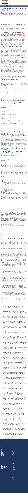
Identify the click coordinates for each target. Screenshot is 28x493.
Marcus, (16, 377)
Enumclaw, (17, 341)
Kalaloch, (24, 358)
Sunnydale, (16, 419)
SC (1, 468)
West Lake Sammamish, (14, 434)
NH (4, 466)
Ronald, (8, 407)
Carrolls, (23, 322)
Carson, (4, 323)
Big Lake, (13, 316)
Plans (12, 5)
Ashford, (14, 311)
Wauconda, (9, 433)
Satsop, (12, 409)
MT (1, 465)
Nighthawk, (14, 389)
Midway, (21, 384)
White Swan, (19, 435)
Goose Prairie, (5, 351)
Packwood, (13, 397)
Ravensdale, (5, 404)
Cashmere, (13, 323)
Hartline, (4, 356)
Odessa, (9, 394)
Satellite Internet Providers (13, 447)
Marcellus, (13, 377)
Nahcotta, (14, 387)
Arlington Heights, (5, 311)
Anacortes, (12, 308)
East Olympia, (5, 338)
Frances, (7, 347)
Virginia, (16, 429)
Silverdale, (9, 413)
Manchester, (17, 374)
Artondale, (10, 311)
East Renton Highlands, (16, 338)
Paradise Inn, (5, 398)
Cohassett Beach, (9, 331)
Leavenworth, (9, 369)
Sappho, (8, 409)
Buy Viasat (17, 22)
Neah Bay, (9, 388)
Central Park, (18, 326)
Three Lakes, (10, 424)
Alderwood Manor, (9, 306)
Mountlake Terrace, (5, 387)
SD (2, 468)
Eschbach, (9, 342)
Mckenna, (4, 382)
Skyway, (4, 414)
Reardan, (12, 404)
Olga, (19, 394)
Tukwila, (18, 425)
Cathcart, (21, 323)
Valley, (4, 428)
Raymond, (9, 404)
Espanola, (13, 342)
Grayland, (17, 352)
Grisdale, (17, 353)
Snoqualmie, (11, 414)
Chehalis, (12, 327)
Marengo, (20, 377)
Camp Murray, (11, 321)
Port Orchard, (14, 402)
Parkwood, (16, 398)
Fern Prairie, (5, 346)
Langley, (7, 368)
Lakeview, (13, 367)
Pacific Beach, (8, 397)
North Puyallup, (15, 392)
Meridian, (17, 383)
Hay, (10, 356)
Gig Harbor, (22, 348)
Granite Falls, (8, 352)
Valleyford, (7, 428)
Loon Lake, (9, 372)
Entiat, (13, 341)
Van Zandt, (11, 428)
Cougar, (19, 332)
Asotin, (17, 311)
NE (3, 466)
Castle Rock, (17, 323)
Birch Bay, (16, 316)
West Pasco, (20, 434)
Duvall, (11, 337)
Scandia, (19, 409)
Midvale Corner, (16, 384)
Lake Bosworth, (12, 363)
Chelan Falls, (20, 327)
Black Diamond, (21, 316)
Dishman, (24, 336)
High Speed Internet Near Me (13, 484)
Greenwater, (13, 353)
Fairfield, (14, 343)
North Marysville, (5, 392)
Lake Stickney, (5, 367)
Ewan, (4, 343)
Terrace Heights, (19, 423)
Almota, (7, 307)
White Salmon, (14, 435)
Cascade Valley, (8, 323)
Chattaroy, (8, 327)
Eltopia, (6, 341)
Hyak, (11, 357)
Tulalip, (21, 425)
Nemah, (13, 388)
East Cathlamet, (19, 337)
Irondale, (21, 357)
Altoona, (14, 307)
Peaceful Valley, (12, 399)
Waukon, (12, 433)
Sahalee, (4, 408)
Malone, (6, 374)
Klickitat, (4, 362)
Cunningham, (13, 333)
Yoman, (19, 438)
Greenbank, (9, 353)
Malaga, (20, 373)
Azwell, (4, 312)
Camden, (7, 321)
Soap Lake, (4, 415)
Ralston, (18, 403)
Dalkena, (20, 333)
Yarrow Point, (15, 438)
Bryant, (21, 318)
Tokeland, (15, 424)
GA (23, 174)
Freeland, (11, 347)
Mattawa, (17, 379)
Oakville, (12, 393)
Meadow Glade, (15, 382)
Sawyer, (15, 409)
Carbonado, (4, 322)
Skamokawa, (22, 413)
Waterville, (4, 433)
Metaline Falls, (5, 384)
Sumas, (12, 419)
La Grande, (20, 362)
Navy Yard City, (5, 388)
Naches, (10, 387)
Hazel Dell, (17, 356)
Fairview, (22, 343)
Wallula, (19, 430)
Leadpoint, (4, 369)
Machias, (11, 373)
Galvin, (7, 348)
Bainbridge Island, (12, 312)
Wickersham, (24, 435)
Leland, (16, 369)
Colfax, (13, 331)
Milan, (24, 384)
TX (19, 174)
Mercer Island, (13, 383)
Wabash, (20, 429)
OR (4, 467)
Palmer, (20, 397)
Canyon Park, (21, 321)
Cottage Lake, (16, 332)
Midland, (12, 384)
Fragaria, (4, 347)
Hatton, (7, 356)
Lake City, (22, 363)
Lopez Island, (13, 372)
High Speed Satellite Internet (13, 450)
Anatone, (16, 308)
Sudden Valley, (5, 419)
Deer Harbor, (5, 336)
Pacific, (4, 397)
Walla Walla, (12, 430)
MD (2, 464)
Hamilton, (21, 353)
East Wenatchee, (23, 338)
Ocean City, (17, 393)
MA (1, 464)
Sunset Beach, (5, 420)
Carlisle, (8, 322)
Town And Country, (5, 425)
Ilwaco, (13, 357)
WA (24, 174)
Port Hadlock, (5, 402)
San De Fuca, (5, 409)
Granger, (4, 352)
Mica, (9, 384)
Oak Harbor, (5, 393)
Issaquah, (8, 358)
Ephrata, (20, 341)
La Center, (8, 362)
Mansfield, (21, 374)
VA (21, 174)
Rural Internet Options (13, 452)
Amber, (22, 307)
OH (2, 467)
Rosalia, (11, 407)
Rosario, (15, 407)
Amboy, (4, 308)
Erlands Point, (5, 342)
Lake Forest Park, (5, 364)
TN (1, 469)
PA (2, 175)
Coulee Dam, (24, 332)
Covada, (4, 333)
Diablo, (17, 336)
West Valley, (10, 435)
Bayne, (24, 313)
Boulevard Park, (5, 318)
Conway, (22, 331)
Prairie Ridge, (23, 402)
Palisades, (17, 397)
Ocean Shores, (5, 394)
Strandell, (16, 418)
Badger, (7, 312)
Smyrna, (7, 414)
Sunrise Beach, (20, 419)
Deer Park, (9, 336)
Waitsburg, (4, 430)
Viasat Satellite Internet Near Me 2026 (13, 466)
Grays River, (21, 352)
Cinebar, (16, 328)
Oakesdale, (9, 393)
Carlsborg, (12, 322)
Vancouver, (16, 428)
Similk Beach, (17, 413)
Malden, (23, 373)
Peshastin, (17, 399)
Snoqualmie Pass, (23, 414)
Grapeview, (13, 352)
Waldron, (8, 430)
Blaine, (4, 317)
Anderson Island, (20, 308)
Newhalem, (4, 389)
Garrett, (14, 348)
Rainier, (15, 403)
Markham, (24, 377)
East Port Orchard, (10, 338)
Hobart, (4, 357)
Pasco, (19, 398)
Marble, (4, 377)
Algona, (16, 306)
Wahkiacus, (24, 429)
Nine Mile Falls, (18, 389)
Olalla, (16, 394)
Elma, (4, 341)
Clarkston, (24, 328)
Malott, (10, 374)
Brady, (9, 318)
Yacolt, (8, 438)
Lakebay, (9, 367)
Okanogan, (13, 394)
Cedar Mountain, (5, 326)
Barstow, (4, 313)
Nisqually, (23, 389)
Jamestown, (13, 358)
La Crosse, (16, 362)
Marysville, (9, 379)
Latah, (16, 368)
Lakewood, (17, 367)
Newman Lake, (9, 389)
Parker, (8, 398)
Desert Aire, (13, 336)
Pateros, (4, 399)
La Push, (24, 362)
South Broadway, (9, 415)
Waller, (16, 430)
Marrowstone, (8, 378)
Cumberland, (8, 333)
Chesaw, (4, 328)
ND (2, 466)
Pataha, (23, 398)
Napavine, (18, 387)
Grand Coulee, (13, 351)
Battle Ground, (12, 313)
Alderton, (4, 306)
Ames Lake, (8, 308)
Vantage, (19, 428)
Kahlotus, (20, 358)
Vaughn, (9, 429)
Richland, (21, 404)
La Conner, (12, 362)
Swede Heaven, (14, 420)
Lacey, (4, 363)
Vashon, (23, 428)
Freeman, (15, 347)
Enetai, (10, 341)
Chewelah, (8, 328)
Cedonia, (14, 326)
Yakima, (11, 438)
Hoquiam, (7, 357)
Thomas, (24, 423)
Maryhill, (20, 378)
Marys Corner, (5, 379)
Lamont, (4, 368)
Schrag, (22, 409)
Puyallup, (8, 403)
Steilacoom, (12, 418)
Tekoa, (11, 423)
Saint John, (8, 408)
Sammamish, (21, 408)
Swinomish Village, (20, 420)
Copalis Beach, (5, 332)
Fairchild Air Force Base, (9, 343)
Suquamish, (10, 420)
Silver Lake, (5, 413)
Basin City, (8, 313)
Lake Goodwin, (10, 364)
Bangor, (16, 312)
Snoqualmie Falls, (17, 414)
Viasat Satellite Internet (2, 447)
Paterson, (8, 399)
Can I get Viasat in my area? (13, 443)
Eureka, (21, 342)
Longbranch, (5, 372)
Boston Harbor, (22, 317)
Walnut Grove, (24, 430)
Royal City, (23, 407)
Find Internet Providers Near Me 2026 (13, 480)
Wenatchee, (8, 434)
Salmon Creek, (16, 408)
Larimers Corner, (12, 368)
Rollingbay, (4, 407)
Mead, (11, 382)
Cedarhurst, (10, 326)
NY (1, 467)
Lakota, (20, 367)
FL (22, 174)
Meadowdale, (21, 382)
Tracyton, (10, 425)
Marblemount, (8, 377)
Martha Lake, (16, 378)
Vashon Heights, (5, 429)
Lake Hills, (15, 364)
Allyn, (24, 306)
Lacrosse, (7, 363)
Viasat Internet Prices (2, 451)
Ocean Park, (21, 393)
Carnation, (20, 322)
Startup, (7, 418)
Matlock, (13, 379)
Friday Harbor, (19, 347)
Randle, (22, 403)
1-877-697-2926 (15, 29)
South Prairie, (14, 415)
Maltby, (13, 374)
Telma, (15, 423)
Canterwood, (16, 321)
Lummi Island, (18, 372)
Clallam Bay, (20, 328)
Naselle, (21, 387)
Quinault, (11, 403)
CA (20, 174)
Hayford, (13, 356)
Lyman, (22, 372)
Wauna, (16, 433)
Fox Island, (22, 346)
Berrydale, (9, 316)
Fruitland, (24, 347)
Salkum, (11, 408)
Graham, (9, 351)
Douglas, (7, 337)
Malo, (4, 374)
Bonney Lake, (17, 317)
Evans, (24, 342)
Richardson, (17, 404)
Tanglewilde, (5, 423)
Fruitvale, (4, 348)
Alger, (13, 306)
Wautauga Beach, (20, 433)
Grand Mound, (18, 351)
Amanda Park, (18, 307)
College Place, (17, 331)
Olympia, (22, 394)
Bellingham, (5, 316)
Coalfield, (4, 331)
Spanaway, (19, 415)
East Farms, (24, 337)
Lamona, (24, 367)
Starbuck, (4, 418)
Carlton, (16, 322)
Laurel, (19, 368)
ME (3, 464)
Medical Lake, (5, 383)
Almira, (4, 307)
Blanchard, (13, 317)
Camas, (4, 321)
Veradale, (13, 429)
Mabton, (7, 373)
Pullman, (4, 403)
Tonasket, (18, 424)
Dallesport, (24, 333)
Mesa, (21, 383)
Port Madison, (9, 402)
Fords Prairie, (13, 346)
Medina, (9, 383)
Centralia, (4, 327)
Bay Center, (17, 313)
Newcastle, (21, 388)
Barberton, (20, 312)
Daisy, (16, 333)
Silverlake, (13, 413)
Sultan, (9, 419)
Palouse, (24, 397)
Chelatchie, (24, 327)
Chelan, (15, 327)
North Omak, (10, 392)
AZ (1, 175)
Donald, (4, 337)
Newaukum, (17, 388)
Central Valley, (23, 326)
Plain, (25, 399)
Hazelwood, (22, 356)
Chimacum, (12, 328)
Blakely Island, (8, 317)
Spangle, (23, 415)
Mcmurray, (8, 382)
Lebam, (13, 369)
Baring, (24, 312)
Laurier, (23, 368)
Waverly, (4, 434)
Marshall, (12, 378)
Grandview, (23, 351)
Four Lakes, (18, 346)
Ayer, (24, 311)
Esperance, (17, 342)
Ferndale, (9, 346)
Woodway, (4, 438)
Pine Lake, (21, 399)
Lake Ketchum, (20, 364)
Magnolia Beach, (15, 373)
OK (3, 467)
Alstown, (10, 307)
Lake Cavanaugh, (17, 363)
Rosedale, (19, 407)
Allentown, (21, 306)
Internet (8, 5)
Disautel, (20, 336)
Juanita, (16, 358)
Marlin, (4, 378)
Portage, (18, 402)
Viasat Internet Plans (8, 442)
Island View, (5, 358)
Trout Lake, (14, 425)
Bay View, (21, 313)
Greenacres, (5, 353)
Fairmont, (18, 343)
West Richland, (5, 435)
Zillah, (22, 438)
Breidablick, (13, 318)
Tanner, (8, 423)
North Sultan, (21, 392)
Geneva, (18, 348)
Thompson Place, (5, 424)
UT (3, 469)
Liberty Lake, (20, 369)
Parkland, (12, 398)
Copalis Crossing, (10, 332)
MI (4, 464)
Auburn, (21, 311)
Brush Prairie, (17, 318)
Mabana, (4, 373)
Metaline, (24, 383)
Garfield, (11, 348)
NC (1, 466)
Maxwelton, (21, 379)
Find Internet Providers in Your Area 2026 (13, 456)
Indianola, (17, 357)
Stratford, (19, 418)
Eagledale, (15, 337)
